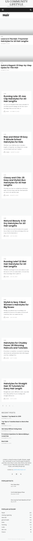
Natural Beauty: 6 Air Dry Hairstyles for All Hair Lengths (15, 223)
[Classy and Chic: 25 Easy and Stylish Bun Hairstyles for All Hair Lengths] (16, 165)
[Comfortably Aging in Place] (6, 494)
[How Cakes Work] (6, 486)
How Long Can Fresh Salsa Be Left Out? (21, 500)
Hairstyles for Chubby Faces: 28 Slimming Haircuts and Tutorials (16, 345)
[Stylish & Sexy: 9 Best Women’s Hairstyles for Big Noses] (16, 289)
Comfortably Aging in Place (18, 492)
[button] (2, 10)
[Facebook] (12, 474)
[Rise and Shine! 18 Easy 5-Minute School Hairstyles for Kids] (16, 124)
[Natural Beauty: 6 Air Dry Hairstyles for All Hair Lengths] (16, 208)
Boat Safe (5, 441)
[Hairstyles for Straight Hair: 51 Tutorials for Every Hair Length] (16, 370)
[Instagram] (16, 474)
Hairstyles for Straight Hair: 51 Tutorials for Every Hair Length (15, 386)
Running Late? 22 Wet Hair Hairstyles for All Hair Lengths (15, 264)
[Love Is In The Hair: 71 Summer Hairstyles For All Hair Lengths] (16, 31)
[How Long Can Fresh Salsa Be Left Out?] (6, 502)
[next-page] (12, 406)
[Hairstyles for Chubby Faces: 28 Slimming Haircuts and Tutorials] (16, 330)
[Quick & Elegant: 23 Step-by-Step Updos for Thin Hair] (16, 58)
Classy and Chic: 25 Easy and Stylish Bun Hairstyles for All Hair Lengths (15, 181)
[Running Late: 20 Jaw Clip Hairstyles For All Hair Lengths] (16, 83)
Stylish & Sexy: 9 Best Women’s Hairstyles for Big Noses (16, 305)
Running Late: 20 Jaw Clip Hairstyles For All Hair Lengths (15, 99)
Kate (7, 111)
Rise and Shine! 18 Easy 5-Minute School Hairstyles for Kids (16, 139)
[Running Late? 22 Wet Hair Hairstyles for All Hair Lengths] (16, 248)
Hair (2, 36)
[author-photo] (5, 111)
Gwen (7, 152)
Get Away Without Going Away (12, 429)
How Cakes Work (15, 484)
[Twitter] (20, 474)
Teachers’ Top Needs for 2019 (11, 416)
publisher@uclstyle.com (20, 469)
